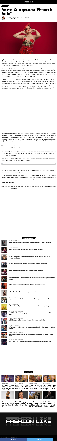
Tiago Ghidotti (11, 18)
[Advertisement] (28, 101)
